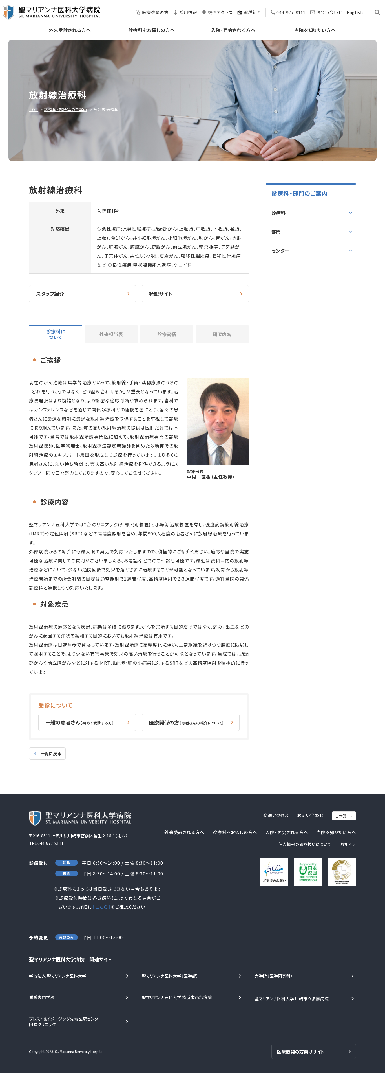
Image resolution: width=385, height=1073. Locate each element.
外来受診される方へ (70, 30)
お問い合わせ (329, 12)
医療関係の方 (186, 722)
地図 (121, 835)
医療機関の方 (155, 12)
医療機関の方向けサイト (300, 1051)
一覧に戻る (50, 753)
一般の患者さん (79, 722)
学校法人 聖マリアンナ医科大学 (57, 976)
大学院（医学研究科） (274, 976)
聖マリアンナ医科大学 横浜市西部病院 (177, 997)
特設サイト (160, 293)
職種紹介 (253, 12)
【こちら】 (101, 906)
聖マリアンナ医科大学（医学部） (170, 976)
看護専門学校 (41, 997)
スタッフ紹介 (50, 293)
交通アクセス (220, 12)
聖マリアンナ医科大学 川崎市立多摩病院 (292, 999)
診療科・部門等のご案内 (65, 109)
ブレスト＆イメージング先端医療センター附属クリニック (65, 1021)
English (355, 12)
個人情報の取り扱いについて (305, 844)
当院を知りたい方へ (315, 30)
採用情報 (188, 12)
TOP (33, 109)
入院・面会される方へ (233, 30)
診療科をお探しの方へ (151, 30)
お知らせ (348, 844)
